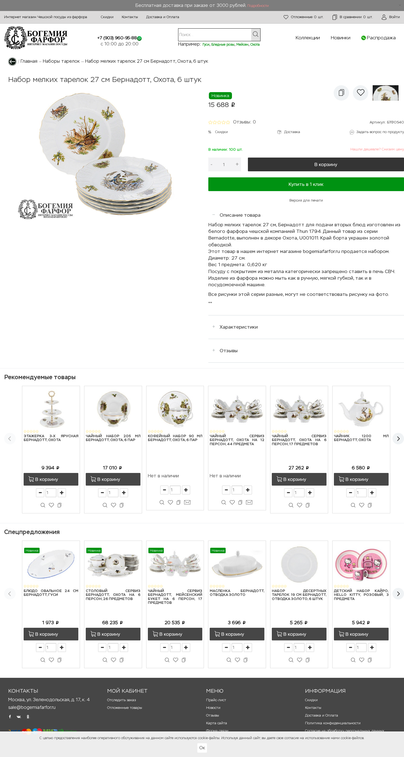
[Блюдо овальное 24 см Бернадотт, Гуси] (51, 564)
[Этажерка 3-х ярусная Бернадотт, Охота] (51, 409)
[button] (341, 93)
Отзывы (229, 351)
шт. (307, 17)
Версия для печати (306, 200)
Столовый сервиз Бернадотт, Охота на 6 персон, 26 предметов (113, 595)
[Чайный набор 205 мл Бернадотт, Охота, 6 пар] (113, 409)
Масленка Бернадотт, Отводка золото (237, 593)
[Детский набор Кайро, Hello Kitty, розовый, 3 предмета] (361, 564)
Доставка (292, 132)
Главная (29, 61)
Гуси (206, 44)
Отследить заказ (121, 700)
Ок (202, 748)
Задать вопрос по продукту (380, 132)
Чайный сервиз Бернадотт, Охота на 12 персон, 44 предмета (237, 440)
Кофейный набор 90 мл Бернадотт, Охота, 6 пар (175, 438)
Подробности (258, 6)
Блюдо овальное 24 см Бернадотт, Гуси (51, 593)
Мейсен (242, 44)
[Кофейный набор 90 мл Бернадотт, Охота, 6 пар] (175, 409)
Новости (213, 707)
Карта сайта (216, 723)
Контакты (130, 17)
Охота (255, 44)
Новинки (340, 38)
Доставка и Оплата (162, 17)
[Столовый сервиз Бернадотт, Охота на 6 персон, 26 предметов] (113, 564)
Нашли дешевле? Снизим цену (377, 149)
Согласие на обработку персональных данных (344, 730)
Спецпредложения (32, 532)
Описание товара (240, 215)
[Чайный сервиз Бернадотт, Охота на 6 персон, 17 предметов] (299, 409)
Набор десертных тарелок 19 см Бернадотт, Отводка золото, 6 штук (299, 595)
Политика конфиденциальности (333, 723)
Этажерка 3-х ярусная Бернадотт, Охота (51, 438)
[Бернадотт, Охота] (387, 93)
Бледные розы (222, 44)
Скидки (107, 17)
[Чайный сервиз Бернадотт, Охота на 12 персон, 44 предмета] (237, 409)
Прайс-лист (216, 700)
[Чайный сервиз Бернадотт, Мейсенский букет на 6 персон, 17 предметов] (175, 564)
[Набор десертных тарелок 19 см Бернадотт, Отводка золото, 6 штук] (299, 564)
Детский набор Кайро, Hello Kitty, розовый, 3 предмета (361, 595)
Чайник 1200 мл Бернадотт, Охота (361, 438)
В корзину (325, 164)
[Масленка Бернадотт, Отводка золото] (237, 564)
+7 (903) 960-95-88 (117, 37)
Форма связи (217, 730)
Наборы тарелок (61, 61)
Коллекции (308, 38)
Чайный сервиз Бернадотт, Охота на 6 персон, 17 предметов (299, 440)
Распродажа (381, 38)
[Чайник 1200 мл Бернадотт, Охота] (361, 409)
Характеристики (239, 327)
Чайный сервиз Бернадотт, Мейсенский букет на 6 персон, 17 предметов (175, 597)
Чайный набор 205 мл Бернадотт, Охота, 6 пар (113, 438)
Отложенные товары (124, 707)
